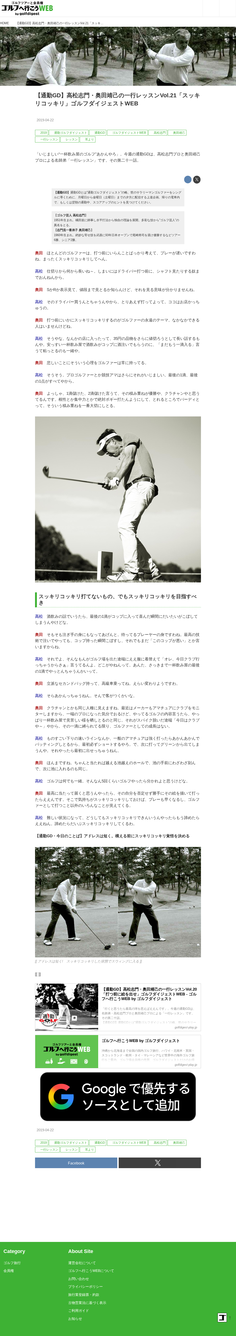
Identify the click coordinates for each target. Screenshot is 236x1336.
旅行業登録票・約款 (83, 1295)
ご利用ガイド (78, 1310)
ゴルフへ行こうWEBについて (91, 1271)
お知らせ (75, 1319)
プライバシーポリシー (85, 1286)
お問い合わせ (78, 1279)
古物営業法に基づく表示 (87, 1303)
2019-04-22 (45, 120)
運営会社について (82, 1263)
